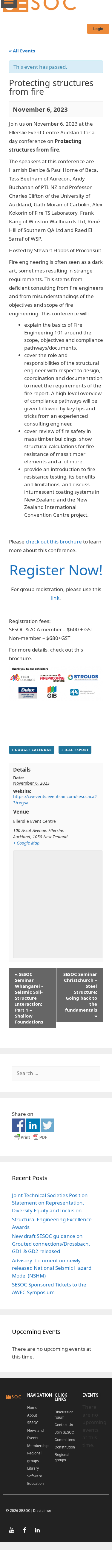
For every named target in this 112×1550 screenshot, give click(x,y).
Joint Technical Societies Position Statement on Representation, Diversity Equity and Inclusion (50, 1203)
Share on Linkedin (33, 1125)
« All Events (22, 51)
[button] (98, 29)
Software (34, 1476)
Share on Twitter (47, 1125)
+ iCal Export (75, 749)
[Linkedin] (37, 1530)
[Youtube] (11, 1530)
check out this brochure (54, 541)
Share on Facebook (18, 1125)
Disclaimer (42, 1511)
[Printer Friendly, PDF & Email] (30, 1139)
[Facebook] (24, 1530)
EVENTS (90, 1395)
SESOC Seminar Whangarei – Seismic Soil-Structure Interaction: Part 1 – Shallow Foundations (29, 998)
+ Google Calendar (32, 749)
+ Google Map (26, 843)
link (55, 597)
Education (35, 1483)
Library (33, 1468)
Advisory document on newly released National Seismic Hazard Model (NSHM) (51, 1268)
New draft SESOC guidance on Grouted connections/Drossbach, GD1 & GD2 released (51, 1244)
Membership (37, 1445)
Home (32, 1407)
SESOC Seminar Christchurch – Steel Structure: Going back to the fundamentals (80, 995)
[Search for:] (56, 1073)
